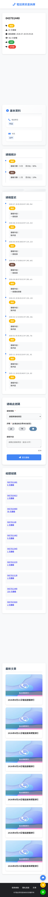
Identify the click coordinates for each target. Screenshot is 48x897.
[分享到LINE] (43, 892)
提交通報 (25, 457)
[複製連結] (43, 885)
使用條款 (15, 887)
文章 (34, 887)
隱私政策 (25, 887)
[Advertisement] (24, 81)
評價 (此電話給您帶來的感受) (19, 423)
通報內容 (10, 436)
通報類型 (11, 411)
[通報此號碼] (43, 878)
